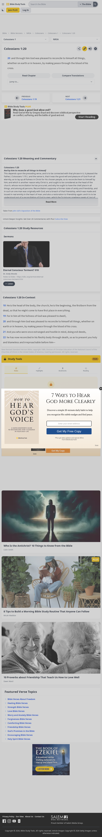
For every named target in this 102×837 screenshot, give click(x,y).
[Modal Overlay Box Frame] (51, 418)
